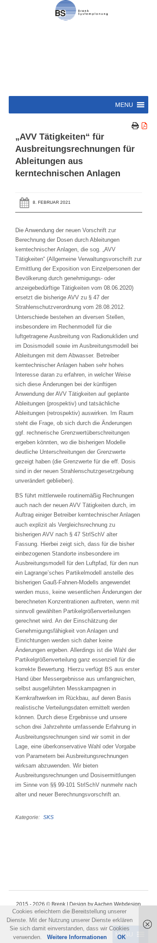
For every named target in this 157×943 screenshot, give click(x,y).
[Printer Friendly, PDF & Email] (140, 126)
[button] (124, 104)
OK (121, 937)
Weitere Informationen (77, 937)
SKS (48, 817)
